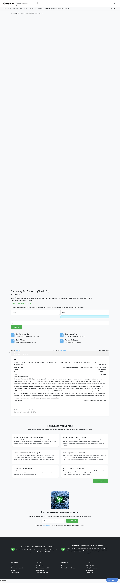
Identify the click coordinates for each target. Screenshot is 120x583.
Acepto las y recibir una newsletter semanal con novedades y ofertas (61, 525)
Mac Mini (26, 8)
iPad (21, 8)
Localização (89, 570)
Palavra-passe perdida (42, 568)
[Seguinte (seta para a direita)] (2, 582)
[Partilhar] (4, 580)
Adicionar (17, 327)
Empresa (47, 8)
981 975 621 (90, 566)
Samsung (18, 350)
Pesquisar (19, 3)
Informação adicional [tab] (21, 355)
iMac (17, 8)
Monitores (21, 13)
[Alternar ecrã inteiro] (2, 580)
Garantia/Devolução (42, 572)
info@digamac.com (91, 568)
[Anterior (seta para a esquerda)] (0, 582)
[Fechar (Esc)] (5, 580)
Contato (66, 8)
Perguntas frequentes (57, 8)
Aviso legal (64, 566)
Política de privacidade (68, 568)
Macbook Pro (11, 8)
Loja (5, 8)
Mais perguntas (100, 481)
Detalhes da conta (41, 566)
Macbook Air (33, 8)
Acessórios (40, 8)
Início (12, 13)
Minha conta (15, 572)
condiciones (47, 525)
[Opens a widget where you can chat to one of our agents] (112, 580)
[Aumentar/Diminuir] (0, 580)
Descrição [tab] (17, 352)
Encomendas (40, 570)
